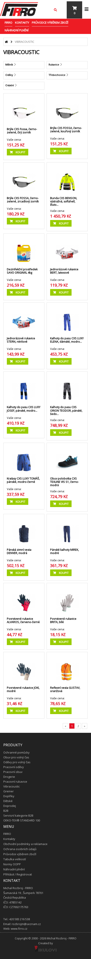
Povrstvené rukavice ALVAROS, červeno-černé (23, 620)
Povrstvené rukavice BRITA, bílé (63, 620)
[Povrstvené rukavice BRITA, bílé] (67, 598)
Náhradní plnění (16, 30)
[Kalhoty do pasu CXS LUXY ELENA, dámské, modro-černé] (67, 318)
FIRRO (8, 22)
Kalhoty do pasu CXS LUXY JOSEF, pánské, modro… (23, 408)
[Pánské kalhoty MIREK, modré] (67, 529)
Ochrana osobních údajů (19, 849)
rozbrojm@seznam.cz (26, 924)
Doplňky (8, 796)
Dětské (8, 801)
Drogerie (9, 777)
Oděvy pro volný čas (16, 762)
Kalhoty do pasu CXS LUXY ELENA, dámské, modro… (67, 339)
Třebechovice (57, 74)
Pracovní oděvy (13, 767)
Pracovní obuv (13, 772)
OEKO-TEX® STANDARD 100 (21, 820)
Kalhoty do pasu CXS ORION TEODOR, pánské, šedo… (66, 410)
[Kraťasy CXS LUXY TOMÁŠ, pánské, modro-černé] (24, 458)
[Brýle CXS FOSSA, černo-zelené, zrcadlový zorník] (24, 178)
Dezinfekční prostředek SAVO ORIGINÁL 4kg (22, 270)
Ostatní (10, 85)
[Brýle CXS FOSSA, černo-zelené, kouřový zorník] (67, 108)
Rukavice (54, 64)
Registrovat (24, 874)
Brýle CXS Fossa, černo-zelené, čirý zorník (22, 130)
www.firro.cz (19, 929)
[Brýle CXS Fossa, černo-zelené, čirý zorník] (24, 109)
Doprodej (9, 806)
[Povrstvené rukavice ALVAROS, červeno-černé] (24, 598)
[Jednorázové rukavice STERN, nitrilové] (24, 318)
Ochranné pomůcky (16, 752)
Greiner (8, 791)
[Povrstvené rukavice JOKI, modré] (24, 667)
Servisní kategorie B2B (18, 815)
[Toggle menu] (86, 9)
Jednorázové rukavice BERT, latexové (64, 270)
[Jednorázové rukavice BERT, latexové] (67, 249)
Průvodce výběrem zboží (50, 22)
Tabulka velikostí (14, 859)
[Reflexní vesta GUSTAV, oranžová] (67, 667)
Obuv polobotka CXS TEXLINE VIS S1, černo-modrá (64, 482)
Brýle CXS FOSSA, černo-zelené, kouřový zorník (66, 129)
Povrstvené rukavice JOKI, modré (23, 689)
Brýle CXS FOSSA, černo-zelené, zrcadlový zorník (23, 199)
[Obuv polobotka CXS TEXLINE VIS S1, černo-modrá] (67, 458)
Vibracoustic (11, 786)
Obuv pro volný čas (16, 757)
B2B (5, 811)
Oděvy (9, 74)
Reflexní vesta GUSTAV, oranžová (65, 689)
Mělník (9, 64)
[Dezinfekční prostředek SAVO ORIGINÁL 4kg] (24, 249)
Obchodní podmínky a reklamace (25, 844)
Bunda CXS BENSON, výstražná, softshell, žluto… (63, 201)
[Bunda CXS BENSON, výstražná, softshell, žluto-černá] (67, 178)
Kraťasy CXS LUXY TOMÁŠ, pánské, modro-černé (23, 480)
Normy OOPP (12, 864)
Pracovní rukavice (15, 782)
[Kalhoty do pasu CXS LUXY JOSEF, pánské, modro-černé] (24, 387)
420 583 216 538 (19, 919)
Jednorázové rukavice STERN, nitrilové (21, 339)
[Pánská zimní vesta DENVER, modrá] (24, 529)
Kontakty (22, 22)
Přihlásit (8, 874)
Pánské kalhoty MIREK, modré (64, 551)
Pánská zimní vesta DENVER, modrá (19, 551)
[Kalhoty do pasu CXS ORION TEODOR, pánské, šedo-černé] (67, 387)
